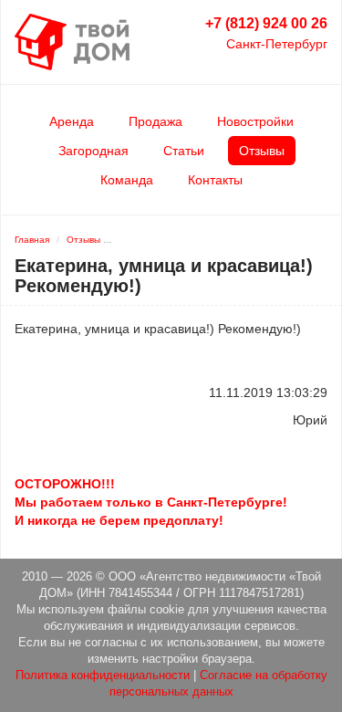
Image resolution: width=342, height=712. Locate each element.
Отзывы (262, 150)
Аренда (71, 121)
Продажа (155, 121)
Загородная (93, 150)
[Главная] (72, 41)
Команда (126, 180)
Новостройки (255, 121)
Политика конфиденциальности (103, 675)
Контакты (215, 180)
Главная (32, 240)
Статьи (183, 150)
